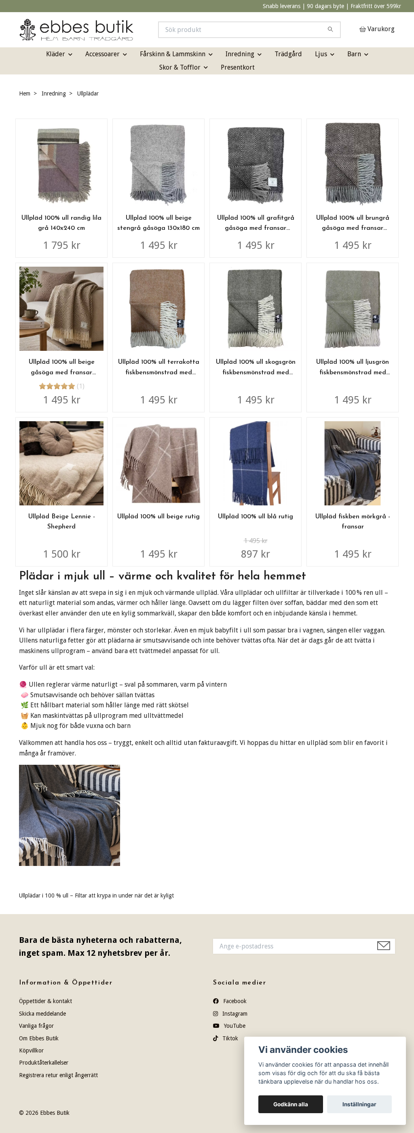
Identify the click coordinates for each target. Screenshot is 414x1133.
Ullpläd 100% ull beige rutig (158, 516)
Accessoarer (102, 54)
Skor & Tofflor (180, 67)
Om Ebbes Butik (39, 1038)
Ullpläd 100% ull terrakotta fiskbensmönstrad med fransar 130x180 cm (158, 372)
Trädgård (288, 54)
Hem (24, 93)
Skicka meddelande (42, 1013)
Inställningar (359, 1104)
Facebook (234, 1001)
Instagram (234, 1013)
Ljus (321, 54)
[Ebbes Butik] (113, 29)
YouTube (233, 1026)
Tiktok (229, 1038)
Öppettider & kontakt (45, 1001)
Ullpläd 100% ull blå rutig (255, 516)
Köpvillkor (31, 1050)
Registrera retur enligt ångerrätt (58, 1075)
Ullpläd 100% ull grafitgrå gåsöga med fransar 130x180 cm (255, 228)
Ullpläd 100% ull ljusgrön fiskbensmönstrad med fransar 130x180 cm (352, 372)
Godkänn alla (290, 1104)
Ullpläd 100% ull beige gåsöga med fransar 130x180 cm (62, 372)
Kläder (55, 54)
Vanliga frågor (36, 1026)
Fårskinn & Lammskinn (172, 54)
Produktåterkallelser (43, 1062)
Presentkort (238, 67)
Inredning (240, 54)
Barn (354, 54)
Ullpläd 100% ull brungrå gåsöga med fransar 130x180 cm (352, 228)
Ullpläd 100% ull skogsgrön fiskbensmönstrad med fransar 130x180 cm (256, 372)
